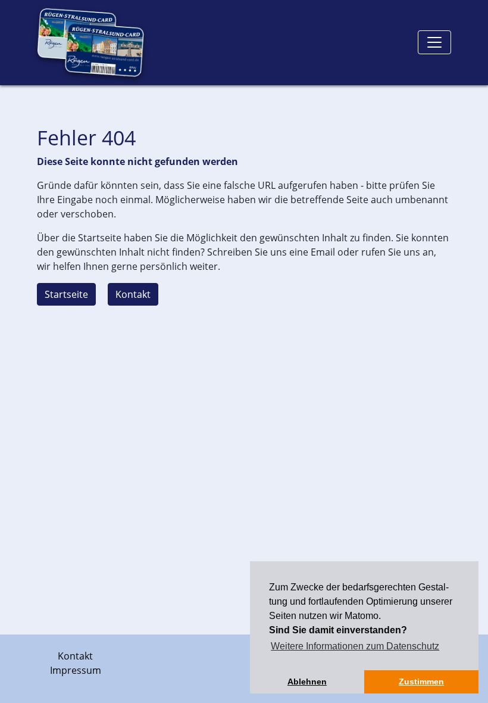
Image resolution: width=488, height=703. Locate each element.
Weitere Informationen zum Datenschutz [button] (355, 646)
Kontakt (133, 294)
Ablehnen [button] (307, 681)
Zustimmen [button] (421, 681)
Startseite (66, 294)
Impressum (75, 670)
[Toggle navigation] (434, 42)
